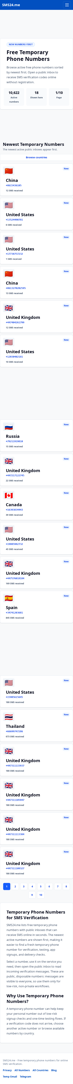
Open (21, 1077)
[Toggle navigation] (67, 4)
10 (40, 895)
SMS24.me (11, 4)
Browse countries (36, 157)
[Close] (66, 1065)
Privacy (7, 1070)
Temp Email (10, 1076)
